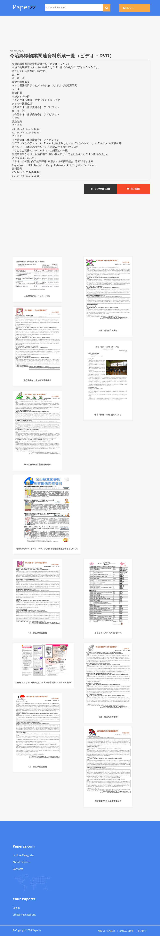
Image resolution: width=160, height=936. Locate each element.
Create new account (24, 914)
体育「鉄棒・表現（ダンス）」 (108, 414)
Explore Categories (23, 855)
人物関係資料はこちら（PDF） (37, 296)
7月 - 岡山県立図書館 (108, 716)
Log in (16, 908)
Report (134, 189)
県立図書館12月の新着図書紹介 (37, 380)
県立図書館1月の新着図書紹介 (108, 801)
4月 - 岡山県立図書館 (108, 330)
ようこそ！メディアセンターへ (108, 632)
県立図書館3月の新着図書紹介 (37, 464)
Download (101, 189)
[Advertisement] (80, 33)
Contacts (18, 869)
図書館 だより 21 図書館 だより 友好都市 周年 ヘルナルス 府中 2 (44, 682)
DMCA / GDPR (126, 930)
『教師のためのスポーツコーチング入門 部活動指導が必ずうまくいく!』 (47, 548)
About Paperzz (21, 862)
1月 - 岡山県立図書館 (37, 766)
